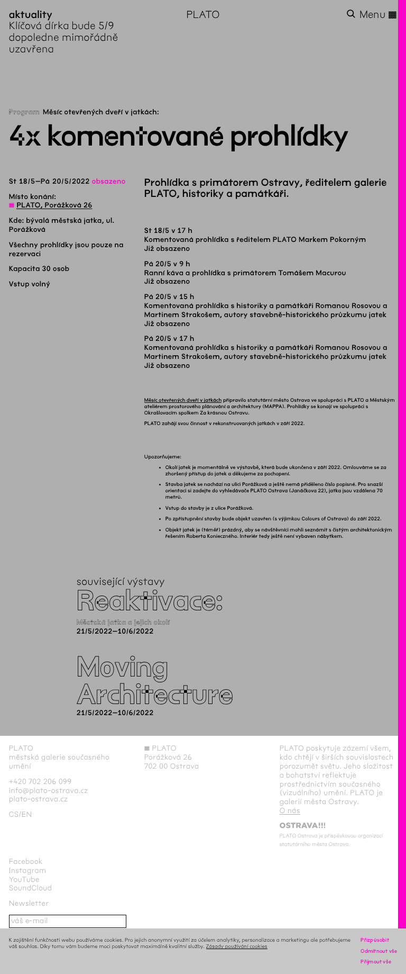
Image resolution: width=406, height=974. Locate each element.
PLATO (202, 14)
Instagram (28, 870)
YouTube (24, 879)
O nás (290, 811)
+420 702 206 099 (40, 782)
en (27, 814)
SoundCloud (30, 888)
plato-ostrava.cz (38, 799)
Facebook (26, 861)
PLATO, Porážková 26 (54, 205)
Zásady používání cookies (236, 946)
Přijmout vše (376, 961)
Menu (378, 15)
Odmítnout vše (379, 951)
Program (24, 112)
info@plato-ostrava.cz (48, 791)
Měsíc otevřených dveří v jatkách (183, 400)
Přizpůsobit (375, 940)
